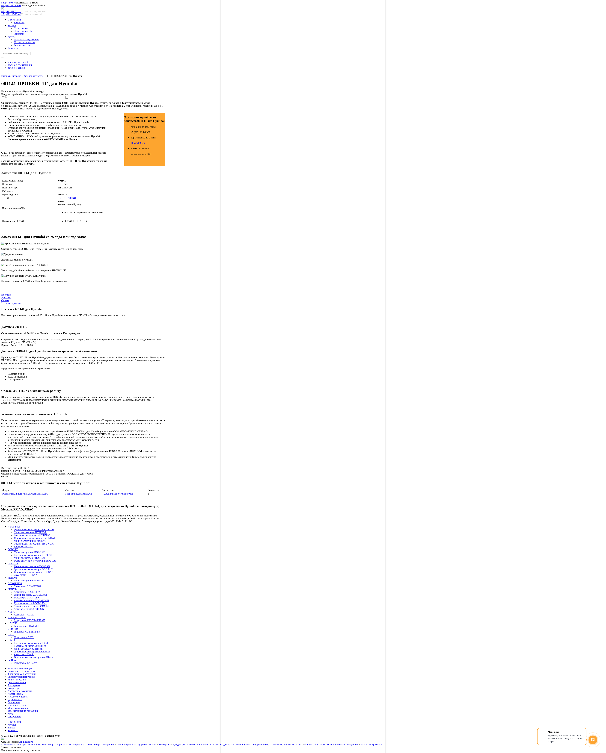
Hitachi (11, 640)
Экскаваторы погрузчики (21, 676)
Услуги (11, 36)
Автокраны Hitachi (24, 654)
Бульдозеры (14, 688)
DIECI (11, 634)
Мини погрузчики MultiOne (29, 580)
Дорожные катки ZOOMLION (30, 603)
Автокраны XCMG (24, 614)
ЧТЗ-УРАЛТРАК (17, 617)
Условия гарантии (11, 303)
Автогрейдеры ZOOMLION (29, 609)
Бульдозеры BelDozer (25, 663)
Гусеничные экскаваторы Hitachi (31, 643)
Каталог (12, 25)
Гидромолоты (15, 699)
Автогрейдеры (15, 693)
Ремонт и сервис (23, 45)
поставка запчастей (18, 62)
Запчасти (19, 33)
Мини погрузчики (17, 679)
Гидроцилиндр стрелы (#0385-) (118, 493)
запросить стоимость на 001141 (141, 154)
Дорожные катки (17, 682)
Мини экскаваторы (18, 708)
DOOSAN (13, 563)
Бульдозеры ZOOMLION (27, 597)
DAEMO (12, 623)
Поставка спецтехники (26, 39)
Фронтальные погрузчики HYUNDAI (34, 538)
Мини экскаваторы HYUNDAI (30, 532)
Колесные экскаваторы (20, 668)
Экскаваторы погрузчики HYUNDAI (34, 543)
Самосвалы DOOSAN (26, 575)
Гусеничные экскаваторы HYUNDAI (34, 529)
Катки (11, 713)
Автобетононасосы (18, 696)
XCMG (11, 611)
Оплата (5, 300)
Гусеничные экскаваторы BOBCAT (33, 555)
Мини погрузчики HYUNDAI (30, 540)
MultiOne (12, 577)
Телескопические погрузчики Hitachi (33, 657)
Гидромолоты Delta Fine (27, 631)
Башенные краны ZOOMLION (30, 594)
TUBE (61, 198)
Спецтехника (21, 28)
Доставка (6, 297)
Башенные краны (17, 705)
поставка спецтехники (20, 65)
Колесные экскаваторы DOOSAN (32, 566)
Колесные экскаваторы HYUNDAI (32, 535)
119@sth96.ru (138, 143)
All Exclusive (26, 741)
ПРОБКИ (71, 198)
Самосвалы (14, 702)
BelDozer (12, 660)
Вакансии (19, 22)
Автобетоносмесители (20, 691)
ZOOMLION (14, 589)
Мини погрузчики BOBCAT (29, 552)
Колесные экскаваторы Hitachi (30, 646)
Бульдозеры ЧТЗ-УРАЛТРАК (29, 620)
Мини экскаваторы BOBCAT (29, 558)
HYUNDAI (14, 526)
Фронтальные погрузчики (22, 674)
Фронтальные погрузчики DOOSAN (33, 572)
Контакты (13, 48)
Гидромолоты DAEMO (26, 626)
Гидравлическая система (78, 493)
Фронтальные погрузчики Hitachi (32, 651)
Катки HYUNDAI (23, 546)
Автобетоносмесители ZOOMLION (33, 606)
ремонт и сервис (16, 67)
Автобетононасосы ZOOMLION (31, 600)
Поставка (6, 294)
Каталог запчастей (33, 76)
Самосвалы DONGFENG (27, 586)
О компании (14, 19)
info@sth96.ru (8, 2)
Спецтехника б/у (23, 31)
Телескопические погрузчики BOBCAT (35, 560)
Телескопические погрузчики (23, 710)
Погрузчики (14, 716)
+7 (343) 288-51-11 (11, 11)
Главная (5, 76)
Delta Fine (13, 628)
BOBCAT (13, 549)
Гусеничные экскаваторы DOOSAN (33, 569)
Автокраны (14, 685)
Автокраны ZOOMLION (27, 592)
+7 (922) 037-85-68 (11, 5)
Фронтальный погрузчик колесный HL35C (25, 493)
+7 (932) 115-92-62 (11, 14)
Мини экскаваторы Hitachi (28, 648)
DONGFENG (15, 583)
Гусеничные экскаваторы (21, 671)
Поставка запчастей (24, 42)
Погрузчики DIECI (24, 637)
